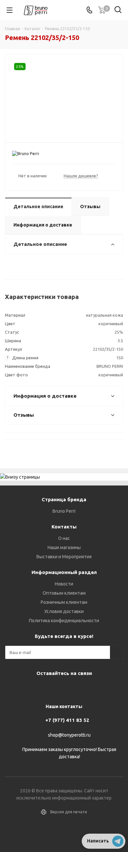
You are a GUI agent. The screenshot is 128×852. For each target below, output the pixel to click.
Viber (70, 688)
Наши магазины (64, 547)
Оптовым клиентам (64, 593)
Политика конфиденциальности (64, 620)
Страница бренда (64, 499)
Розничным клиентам (64, 602)
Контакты (64, 526)
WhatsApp (87, 688)
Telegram (54, 688)
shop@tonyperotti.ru (69, 735)
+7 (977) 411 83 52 (67, 720)
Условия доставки (64, 611)
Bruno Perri (64, 511)
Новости (64, 583)
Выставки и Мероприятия (64, 556)
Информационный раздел (64, 572)
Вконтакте (37, 688)
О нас (64, 538)
